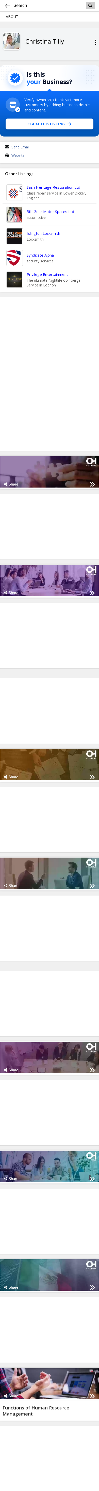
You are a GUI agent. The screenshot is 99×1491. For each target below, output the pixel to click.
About (12, 16)
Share (13, 484)
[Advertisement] (49, 374)
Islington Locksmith (43, 233)
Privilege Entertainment (47, 274)
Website (18, 155)
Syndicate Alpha (40, 255)
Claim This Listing (46, 124)
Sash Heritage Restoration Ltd (53, 187)
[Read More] (92, 484)
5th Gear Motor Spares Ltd (50, 211)
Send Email (20, 147)
